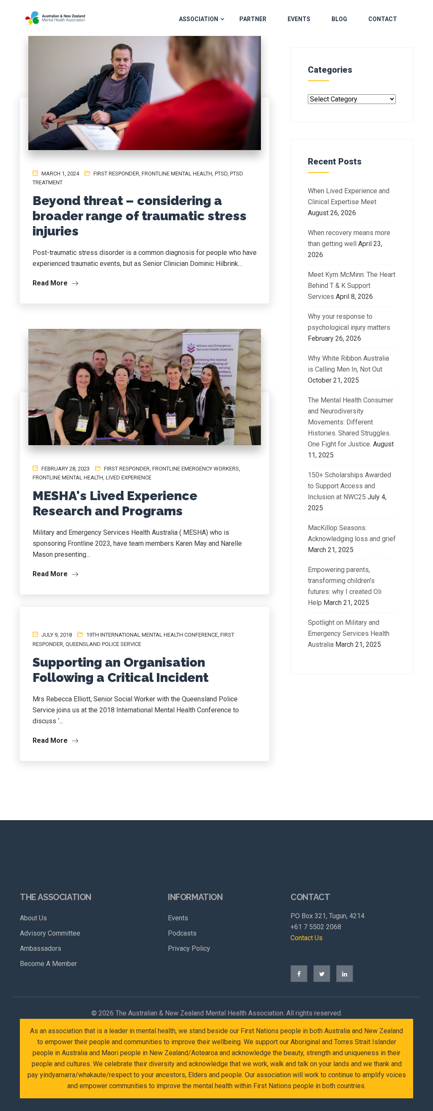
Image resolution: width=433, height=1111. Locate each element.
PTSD (221, 173)
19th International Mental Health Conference (152, 635)
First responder (116, 173)
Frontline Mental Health (177, 173)
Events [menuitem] (178, 918)
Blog (339, 19)
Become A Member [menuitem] (48, 964)
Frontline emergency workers (195, 468)
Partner (252, 19)
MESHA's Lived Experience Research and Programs (115, 503)
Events (299, 19)
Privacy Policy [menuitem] (189, 948)
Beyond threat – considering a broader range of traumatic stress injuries (140, 215)
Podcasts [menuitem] (182, 933)
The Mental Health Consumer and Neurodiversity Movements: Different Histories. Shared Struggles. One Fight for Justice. (350, 422)
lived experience (128, 477)
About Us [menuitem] (33, 918)
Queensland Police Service (103, 644)
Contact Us (306, 938)
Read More (51, 283)
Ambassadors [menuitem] (40, 948)
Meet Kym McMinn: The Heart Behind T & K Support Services (351, 286)
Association (198, 19)
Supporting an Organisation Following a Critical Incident (120, 670)
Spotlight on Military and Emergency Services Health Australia (348, 633)
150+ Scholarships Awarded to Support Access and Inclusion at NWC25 (349, 486)
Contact (382, 19)
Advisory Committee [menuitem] (50, 933)
